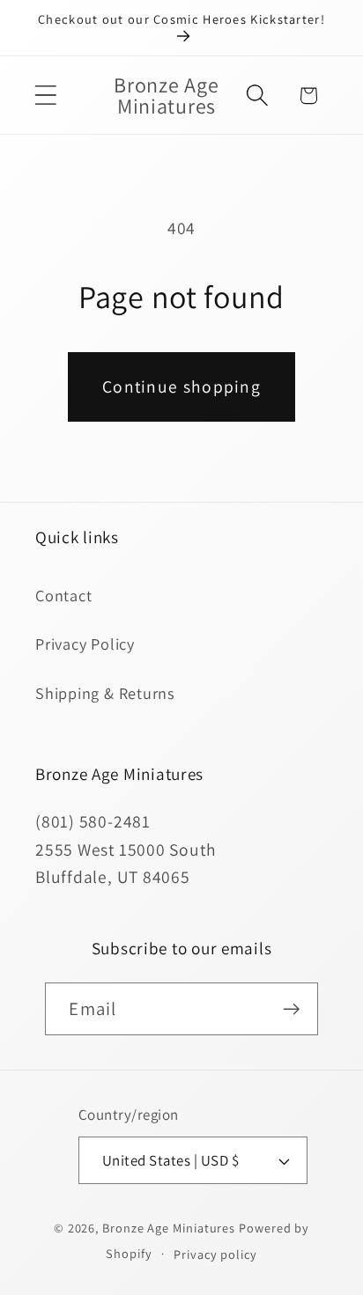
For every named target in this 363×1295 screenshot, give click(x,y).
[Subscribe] (292, 1009)
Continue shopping (181, 386)
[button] (45, 95)
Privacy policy (215, 1254)
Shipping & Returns (105, 692)
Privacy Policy (85, 643)
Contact (63, 595)
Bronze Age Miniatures (168, 1227)
